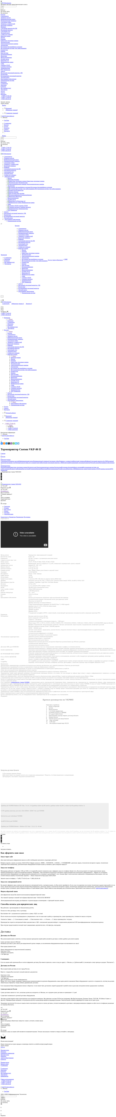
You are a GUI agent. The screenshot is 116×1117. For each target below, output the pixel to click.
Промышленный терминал (41, 461)
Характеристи (5, 517)
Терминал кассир (14, 461)
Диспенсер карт (32, 467)
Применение (19, 517)
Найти (2, 1097)
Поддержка (27, 517)
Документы (4, 1074)
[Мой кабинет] (1, 298)
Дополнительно (8, 514)
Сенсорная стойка (54, 461)
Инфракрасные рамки (81, 469)
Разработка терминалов (7, 1053)
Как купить (7, 509)
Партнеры (4, 1070)
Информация (4, 1076)
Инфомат (88, 461)
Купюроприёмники (35, 469)
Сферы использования (7, 1079)
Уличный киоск (19, 462)
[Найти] (2, 8)
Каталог (9, 333)
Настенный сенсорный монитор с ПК (52, 462)
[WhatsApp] (14, 443)
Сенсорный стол (10, 462)
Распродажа (66, 462)
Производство (5, 1050)
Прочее (3, 467)
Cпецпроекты (5, 461)
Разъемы (7, 467)
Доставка (6, 512)
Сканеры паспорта (105, 469)
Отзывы (6, 508)
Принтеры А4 (70, 469)
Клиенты (3, 1059)
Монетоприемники (52, 469)
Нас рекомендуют (6, 1073)
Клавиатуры (13, 469)
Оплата (6, 511)
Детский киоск (94, 462)
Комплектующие (16, 357)
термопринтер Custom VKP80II (20, 682)
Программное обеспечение (18, 403)
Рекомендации (5, 1062)
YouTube (6, 120)
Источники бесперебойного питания (72, 467)
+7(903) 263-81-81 (6, 99)
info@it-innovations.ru (8, 116)
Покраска (3, 1051)
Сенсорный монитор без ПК (99, 461)
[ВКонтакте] (2, 443)
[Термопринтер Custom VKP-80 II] (11, 484)
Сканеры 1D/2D (95, 469)
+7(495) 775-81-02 (6, 96)
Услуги (3, 1047)
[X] (9, 443)
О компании (4, 1065)
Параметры (12, 517)
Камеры (19, 469)
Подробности (4, 491)
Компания (10, 321)
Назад (11, 319)
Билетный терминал (79, 461)
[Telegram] (18, 443)
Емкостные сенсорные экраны (18, 467)
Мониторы (44, 469)
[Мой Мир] (6, 443)
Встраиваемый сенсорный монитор (80, 462)
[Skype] (16, 443)
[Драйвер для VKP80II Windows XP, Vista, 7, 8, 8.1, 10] (111, 807)
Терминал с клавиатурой (66, 461)
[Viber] (11, 443)
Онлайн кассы (62, 469)
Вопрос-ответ (5, 1064)
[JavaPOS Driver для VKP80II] (111, 823)
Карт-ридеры (25, 469)
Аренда (38, 462)
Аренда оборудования (7, 1058)
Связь (89, 469)
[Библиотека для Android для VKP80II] (111, 817)
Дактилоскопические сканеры (45, 467)
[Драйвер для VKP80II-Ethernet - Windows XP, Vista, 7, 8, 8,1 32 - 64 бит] (111, 828)
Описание (7, 506)
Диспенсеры (57, 467)
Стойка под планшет (30, 462)
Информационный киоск (26, 461)
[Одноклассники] (4, 443)
